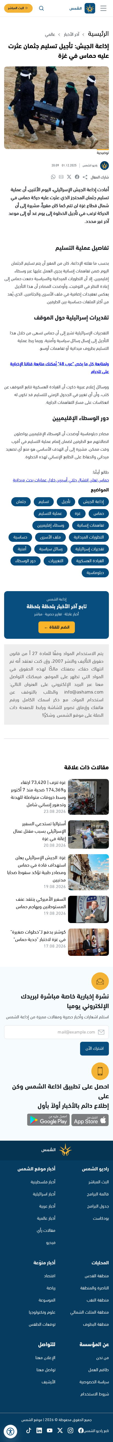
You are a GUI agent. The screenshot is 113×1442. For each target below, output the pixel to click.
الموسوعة (47, 1300)
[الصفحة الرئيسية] (82, 8)
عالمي (50, 34)
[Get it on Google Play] (48, 1120)
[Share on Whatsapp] (55, 177)
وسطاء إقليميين (50, 525)
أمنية (22, 549)
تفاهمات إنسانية (90, 525)
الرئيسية (98, 34)
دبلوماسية (95, 573)
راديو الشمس (95, 1169)
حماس (99, 513)
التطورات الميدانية (89, 537)
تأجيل (66, 502)
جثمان (21, 502)
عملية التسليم (50, 513)
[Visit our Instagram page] (73, 1431)
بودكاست (101, 1218)
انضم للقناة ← (56, 627)
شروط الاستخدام (95, 1394)
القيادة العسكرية (90, 561)
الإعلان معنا (45, 1358)
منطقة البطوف (96, 1324)
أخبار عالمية (46, 1218)
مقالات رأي (46, 1230)
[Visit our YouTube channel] (52, 1431)
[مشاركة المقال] (87, 177)
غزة (78, 513)
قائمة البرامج (98, 1194)
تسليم (44, 502)
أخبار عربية (47, 1206)
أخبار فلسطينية (43, 1182)
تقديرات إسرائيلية (89, 549)
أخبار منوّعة (44, 1263)
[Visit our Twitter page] (62, 1431)
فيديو (50, 1243)
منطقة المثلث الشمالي (89, 1312)
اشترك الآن (95, 1048)
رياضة (51, 1288)
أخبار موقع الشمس (36, 1169)
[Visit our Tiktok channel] (31, 1431)
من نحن (102, 1358)
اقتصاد (49, 1276)
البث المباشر (16, 8)
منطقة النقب (98, 1300)
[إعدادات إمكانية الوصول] (10, 1431)
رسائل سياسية (51, 549)
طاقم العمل (98, 1370)
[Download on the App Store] (90, 1120)
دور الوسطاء (25, 561)
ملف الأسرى (50, 537)
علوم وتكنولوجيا (42, 1312)
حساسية (20, 537)
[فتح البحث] (41, 8)
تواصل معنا (45, 1370)
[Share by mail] (63, 177)
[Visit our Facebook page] (81, 1431)
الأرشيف (48, 1382)
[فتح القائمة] (103, 8)
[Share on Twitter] (71, 177)
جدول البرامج (98, 1206)
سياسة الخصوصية (94, 1382)
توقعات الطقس (42, 1324)
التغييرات (56, 561)
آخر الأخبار (71, 34)
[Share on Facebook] (79, 177)
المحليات (100, 1263)
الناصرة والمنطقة (94, 1288)
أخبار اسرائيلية (44, 1194)
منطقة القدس (97, 1276)
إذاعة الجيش (93, 502)
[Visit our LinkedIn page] (41, 1431)
